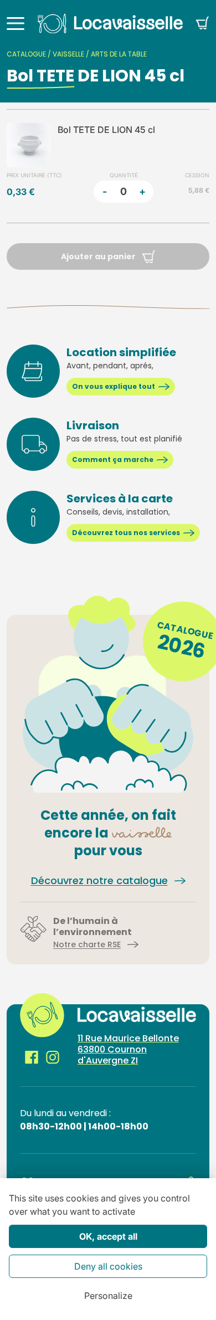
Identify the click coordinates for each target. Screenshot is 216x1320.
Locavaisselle (110, 23)
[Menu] (15, 23)
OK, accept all (108, 1236)
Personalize (108, 1295)
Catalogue (26, 54)
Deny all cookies (108, 1266)
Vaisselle (68, 54)
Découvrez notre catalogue (99, 880)
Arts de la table (119, 54)
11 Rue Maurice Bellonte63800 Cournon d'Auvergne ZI (128, 1049)
